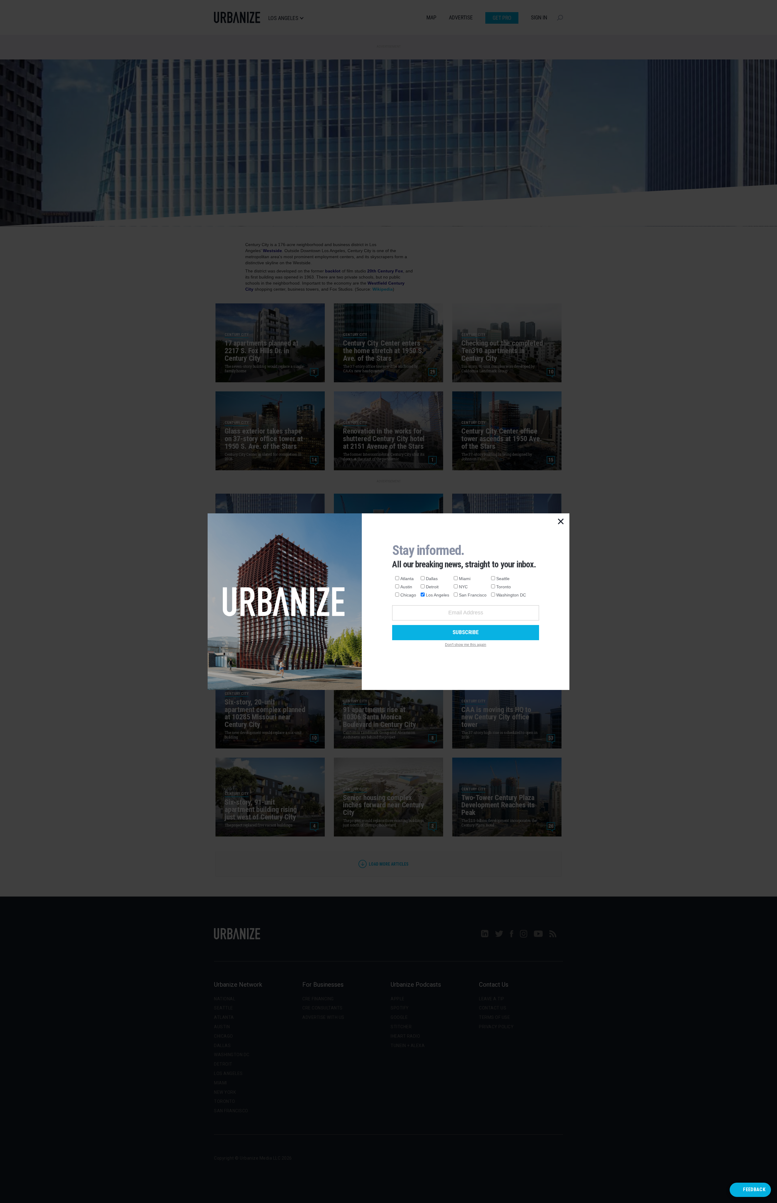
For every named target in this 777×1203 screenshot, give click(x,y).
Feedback (754, 1189)
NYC (463, 586)
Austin (406, 586)
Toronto (503, 586)
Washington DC (511, 595)
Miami (464, 578)
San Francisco (473, 595)
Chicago (408, 595)
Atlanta (407, 578)
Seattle (503, 578)
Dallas (432, 578)
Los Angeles (437, 595)
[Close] (561, 522)
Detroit (432, 586)
